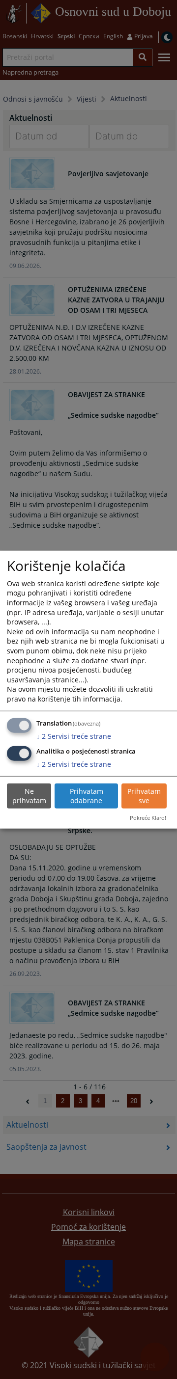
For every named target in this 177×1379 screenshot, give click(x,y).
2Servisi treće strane (73, 736)
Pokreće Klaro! (148, 817)
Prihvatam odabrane (86, 796)
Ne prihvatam (29, 796)
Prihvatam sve (144, 796)
